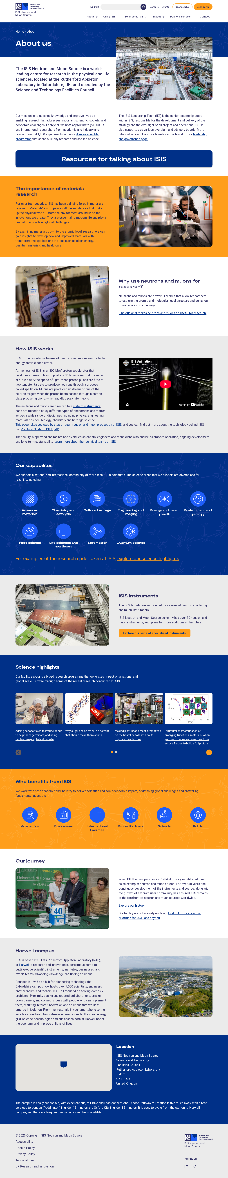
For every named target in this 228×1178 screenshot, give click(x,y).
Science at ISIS (134, 16)
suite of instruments (86, 406)
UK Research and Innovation (35, 1166)
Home (20, 31)
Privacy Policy (25, 1154)
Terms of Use (25, 1160)
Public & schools (180, 16)
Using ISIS (109, 16)
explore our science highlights (148, 558)
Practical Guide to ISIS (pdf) (40, 429)
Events (165, 6)
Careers (154, 6)
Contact (205, 16)
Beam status (182, 6)
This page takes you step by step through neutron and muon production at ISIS (69, 424)
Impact (156, 16)
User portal (203, 6)
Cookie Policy (25, 1148)
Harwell (24, 965)
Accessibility (24, 1141)
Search (94, 6)
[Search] (143, 7)
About (90, 16)
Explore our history (132, 905)
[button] (112, 752)
